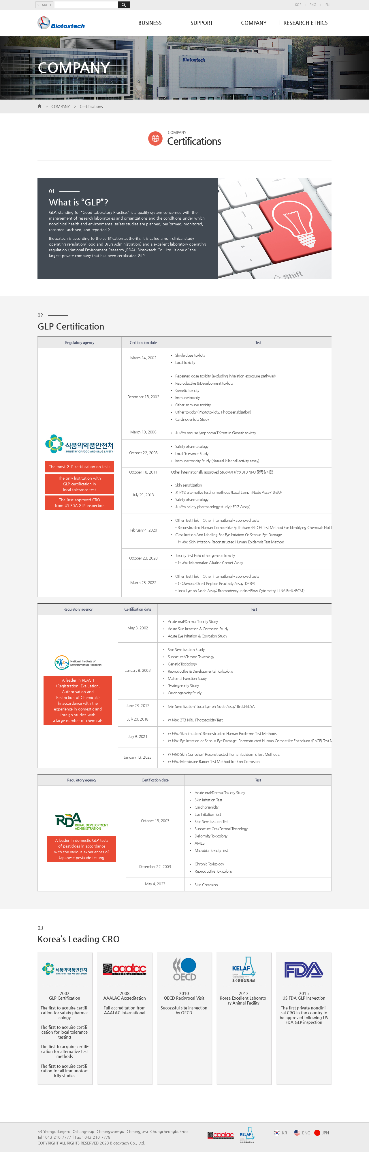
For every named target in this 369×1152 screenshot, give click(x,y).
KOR (298, 5)
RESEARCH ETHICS (305, 23)
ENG (313, 5)
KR (284, 1132)
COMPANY (254, 23)
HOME (39, 106)
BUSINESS (150, 23)
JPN (327, 5)
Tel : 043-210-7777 (54, 1137)
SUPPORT (202, 23)
